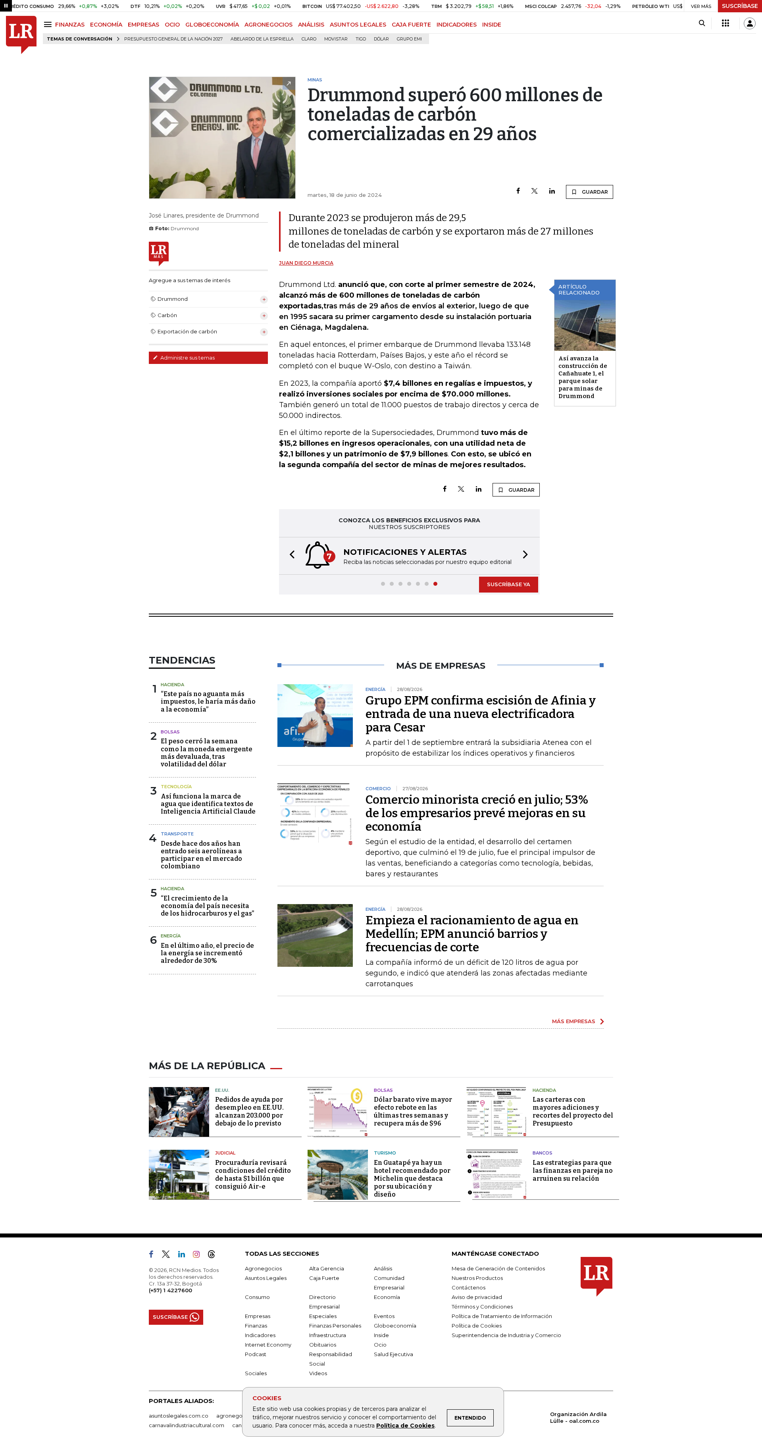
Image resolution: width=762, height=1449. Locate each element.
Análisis (383, 1268)
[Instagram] (199, 1256)
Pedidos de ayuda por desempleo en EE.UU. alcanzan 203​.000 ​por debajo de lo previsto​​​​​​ (249, 1111)
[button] (289, 555)
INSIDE (491, 24)
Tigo (361, 39)
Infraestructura (327, 1335)
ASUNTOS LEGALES (358, 24)
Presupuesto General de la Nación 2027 (173, 39)
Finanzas (256, 1325)
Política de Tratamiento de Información (502, 1316)
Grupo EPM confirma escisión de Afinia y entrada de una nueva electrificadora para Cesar (481, 714)
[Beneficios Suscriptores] (725, 23)
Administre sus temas (187, 357)
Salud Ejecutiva (393, 1354)
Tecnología (176, 786)
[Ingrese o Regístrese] (750, 23)
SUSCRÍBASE (740, 6)
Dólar (381, 39)
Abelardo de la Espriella (262, 39)
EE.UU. (222, 1090)
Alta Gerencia (326, 1268)
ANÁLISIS (311, 24)
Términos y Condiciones (482, 1306)
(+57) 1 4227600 (170, 1290)
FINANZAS (70, 24)
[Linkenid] (184, 1256)
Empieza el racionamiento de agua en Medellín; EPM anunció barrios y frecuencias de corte (472, 933)
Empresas (257, 1316)
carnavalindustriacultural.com (186, 1425)
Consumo (257, 1297)
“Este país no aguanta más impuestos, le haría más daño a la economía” (208, 701)
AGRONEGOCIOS (268, 24)
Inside (381, 1335)
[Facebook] (518, 191)
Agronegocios (263, 1268)
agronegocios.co (238, 1415)
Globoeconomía (395, 1325)
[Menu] (49, 24)
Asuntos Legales (266, 1278)
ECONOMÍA (106, 24)
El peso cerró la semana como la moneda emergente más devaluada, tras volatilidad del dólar (206, 752)
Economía (387, 1297)
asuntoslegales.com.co (178, 1415)
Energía (171, 936)
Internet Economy (268, 1344)
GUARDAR (594, 192)
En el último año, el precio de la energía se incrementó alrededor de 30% (207, 953)
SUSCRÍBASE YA (508, 584)
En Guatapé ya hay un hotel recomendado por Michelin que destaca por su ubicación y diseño (412, 1178)
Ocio (380, 1344)
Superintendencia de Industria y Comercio (506, 1335)
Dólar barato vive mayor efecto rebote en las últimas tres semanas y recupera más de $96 (413, 1111)
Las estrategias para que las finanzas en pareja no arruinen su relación (573, 1170)
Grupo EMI (409, 39)
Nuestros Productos (477, 1278)
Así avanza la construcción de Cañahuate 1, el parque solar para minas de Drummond (582, 377)
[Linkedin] (552, 191)
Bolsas (170, 732)
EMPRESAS (143, 24)
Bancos (542, 1153)
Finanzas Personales (335, 1325)
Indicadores (260, 1335)
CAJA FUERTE (411, 24)
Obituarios (322, 1344)
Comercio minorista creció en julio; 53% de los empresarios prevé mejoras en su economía (477, 813)
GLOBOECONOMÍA (212, 24)
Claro (309, 39)
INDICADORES (457, 24)
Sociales (256, 1373)
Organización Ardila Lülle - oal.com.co (578, 1417)
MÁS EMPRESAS (573, 1021)
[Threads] (215, 1256)
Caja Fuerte (324, 1278)
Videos (318, 1373)
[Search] (702, 23)
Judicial (225, 1153)
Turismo (385, 1153)
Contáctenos (468, 1287)
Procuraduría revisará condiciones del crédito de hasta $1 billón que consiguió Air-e (253, 1174)
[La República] (21, 35)
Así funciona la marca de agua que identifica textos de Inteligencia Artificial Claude (208, 804)
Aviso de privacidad (477, 1297)
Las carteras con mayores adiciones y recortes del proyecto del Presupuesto (573, 1111)
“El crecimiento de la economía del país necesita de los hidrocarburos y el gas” (207, 906)
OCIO (172, 24)
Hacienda (172, 684)
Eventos (384, 1316)
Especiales (323, 1316)
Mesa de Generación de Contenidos (498, 1268)
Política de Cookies (405, 1425)
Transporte (177, 834)
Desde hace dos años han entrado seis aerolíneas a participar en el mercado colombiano (201, 855)
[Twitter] (534, 191)
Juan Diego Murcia (306, 263)
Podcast (255, 1354)
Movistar (336, 39)
